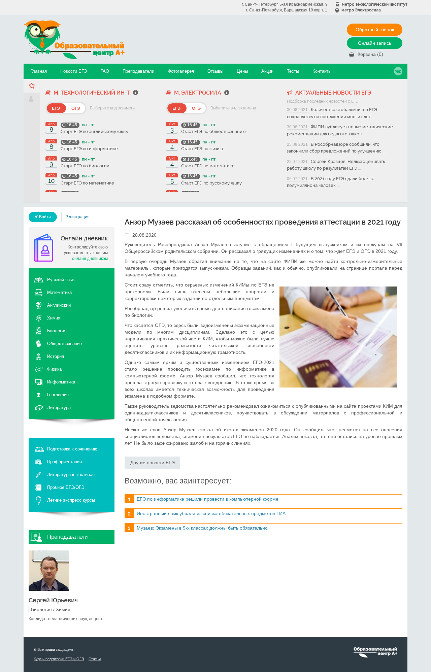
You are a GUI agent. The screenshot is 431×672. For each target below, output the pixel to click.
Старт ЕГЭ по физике (203, 148)
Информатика (61, 381)
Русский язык (61, 279)
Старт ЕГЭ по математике (87, 183)
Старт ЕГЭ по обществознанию (213, 131)
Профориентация (64, 461)
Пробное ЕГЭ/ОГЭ (65, 487)
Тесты (293, 71)
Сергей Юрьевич (53, 600)
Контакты (321, 71)
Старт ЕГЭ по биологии (85, 165)
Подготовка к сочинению (72, 448)
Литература (59, 407)
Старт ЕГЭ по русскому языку (211, 183)
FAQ (104, 71)
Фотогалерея (181, 71)
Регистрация (77, 216)
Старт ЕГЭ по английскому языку (94, 131)
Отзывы (215, 71)
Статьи (95, 659)
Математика (59, 292)
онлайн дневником (90, 258)
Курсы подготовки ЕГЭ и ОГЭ (59, 659)
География (58, 394)
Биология (56, 330)
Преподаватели (138, 71)
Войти (44, 216)
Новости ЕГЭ (73, 71)
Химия (53, 318)
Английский (59, 305)
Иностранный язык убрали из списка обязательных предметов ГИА (211, 513)
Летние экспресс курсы (71, 500)
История (55, 356)
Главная (38, 71)
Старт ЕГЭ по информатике (89, 148)
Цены (242, 71)
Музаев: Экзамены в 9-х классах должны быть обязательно (202, 528)
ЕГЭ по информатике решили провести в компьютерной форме (207, 499)
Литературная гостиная (71, 474)
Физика (54, 369)
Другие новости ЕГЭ (152, 462)
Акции (267, 71)
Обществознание (64, 343)
